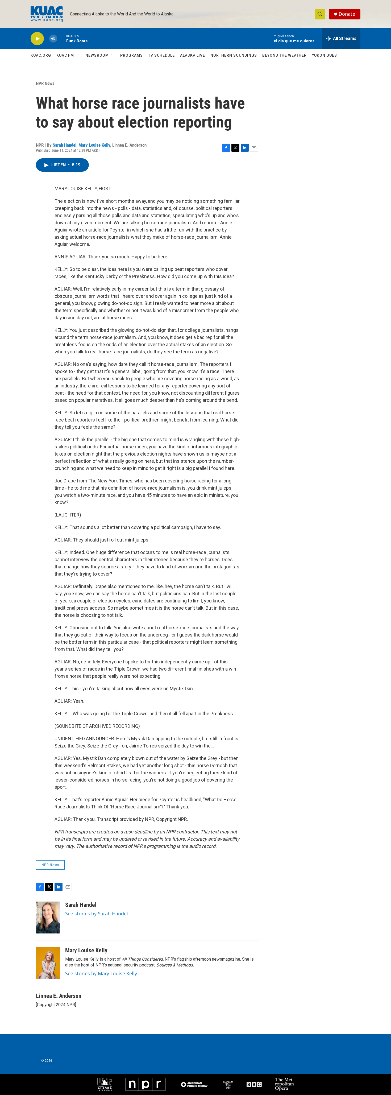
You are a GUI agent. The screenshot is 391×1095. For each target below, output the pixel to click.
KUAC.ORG (41, 55)
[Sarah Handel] (48, 917)
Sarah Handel (64, 145)
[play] (37, 39)
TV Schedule (161, 55)
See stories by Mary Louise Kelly (101, 973)
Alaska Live (192, 55)
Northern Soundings (233, 55)
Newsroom (97, 55)
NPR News (45, 83)
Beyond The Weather (284, 55)
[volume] (53, 39)
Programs (131, 55)
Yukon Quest (325, 55)
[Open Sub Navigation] (78, 55)
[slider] (62, 38)
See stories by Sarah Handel (96, 913)
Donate (347, 14)
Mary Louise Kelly (94, 145)
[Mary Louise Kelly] (48, 963)
